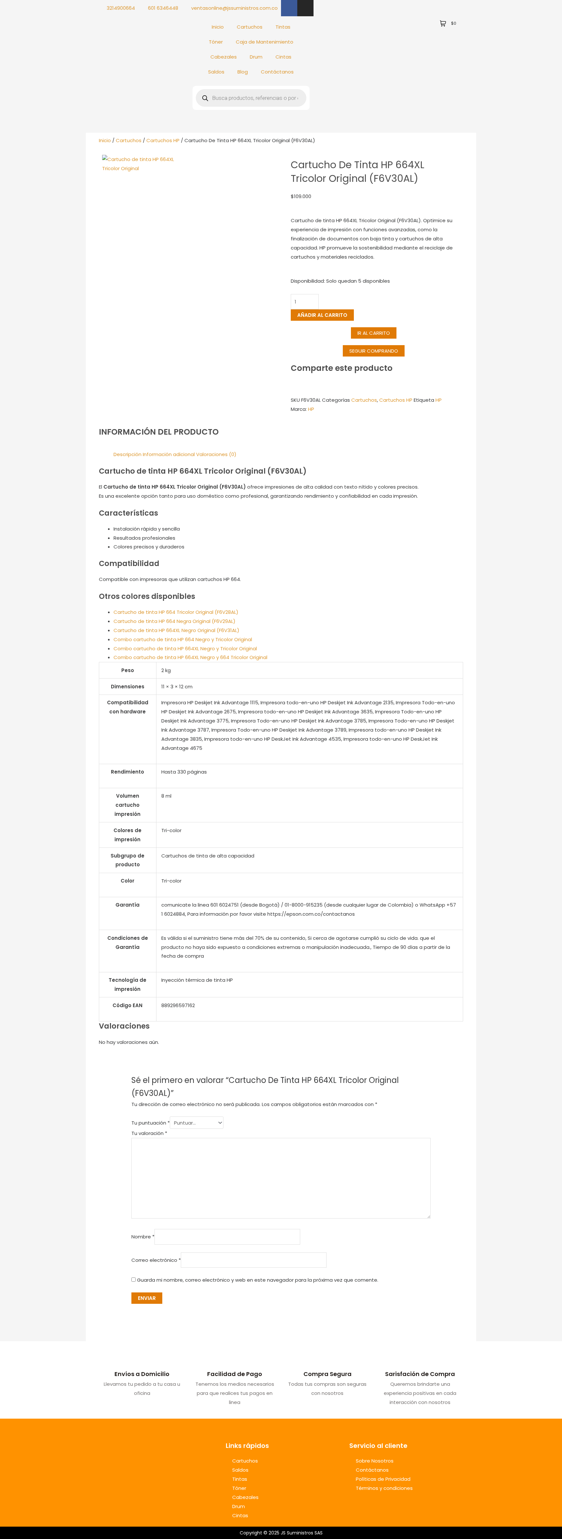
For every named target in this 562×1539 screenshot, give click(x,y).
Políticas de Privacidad (383, 1479)
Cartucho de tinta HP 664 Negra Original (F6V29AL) (174, 621)
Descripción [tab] (127, 454)
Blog (242, 71)
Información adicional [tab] (169, 454)
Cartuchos (249, 26)
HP (438, 400)
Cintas (283, 56)
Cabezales (223, 56)
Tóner (216, 41)
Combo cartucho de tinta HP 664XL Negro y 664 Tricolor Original (190, 657)
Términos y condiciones (384, 1488)
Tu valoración (149, 1133)
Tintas (282, 26)
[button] (374, 351)
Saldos (216, 71)
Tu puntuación (150, 1122)
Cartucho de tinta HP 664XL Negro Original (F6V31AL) (176, 630)
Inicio (218, 26)
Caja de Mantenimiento (264, 41)
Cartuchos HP (163, 140)
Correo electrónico (156, 1260)
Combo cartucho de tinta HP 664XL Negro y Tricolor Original (185, 648)
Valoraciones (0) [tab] (216, 454)
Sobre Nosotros (375, 1460)
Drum (256, 56)
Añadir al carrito (322, 315)
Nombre (142, 1237)
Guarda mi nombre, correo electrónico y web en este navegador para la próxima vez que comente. (257, 1279)
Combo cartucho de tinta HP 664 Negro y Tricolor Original (183, 639)
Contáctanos (277, 71)
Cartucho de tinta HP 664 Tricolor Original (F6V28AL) (176, 612)
